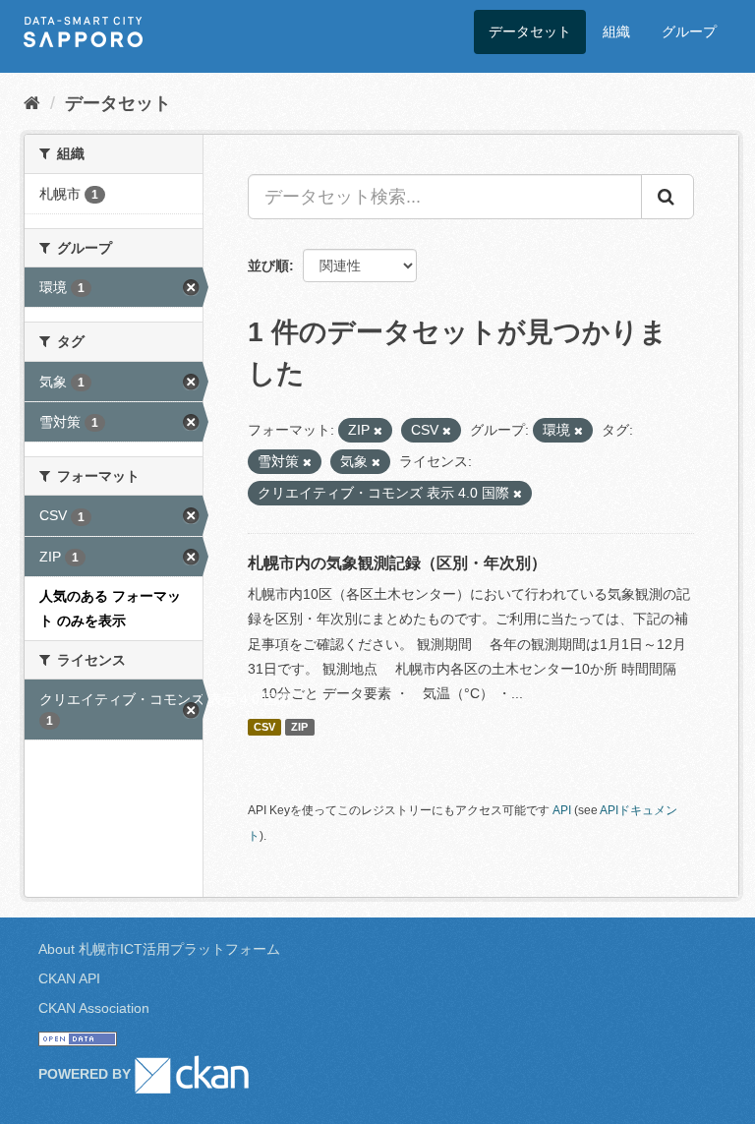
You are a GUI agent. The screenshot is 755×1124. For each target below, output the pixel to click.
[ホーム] (32, 103)
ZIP (299, 727)
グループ (689, 31)
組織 (616, 31)
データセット (530, 31)
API (561, 810)
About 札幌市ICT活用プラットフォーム (159, 949)
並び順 (268, 265)
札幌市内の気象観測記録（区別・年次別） (397, 563)
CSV (264, 727)
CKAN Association (93, 1008)
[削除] (378, 431)
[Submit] (667, 196)
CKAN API (69, 978)
